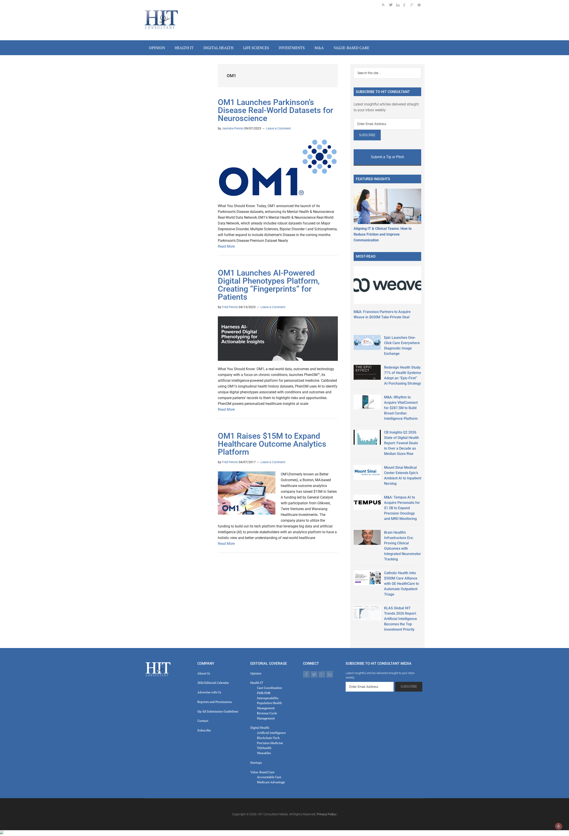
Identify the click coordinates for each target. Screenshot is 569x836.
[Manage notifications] (558, 826)
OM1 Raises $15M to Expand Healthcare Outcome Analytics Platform (272, 444)
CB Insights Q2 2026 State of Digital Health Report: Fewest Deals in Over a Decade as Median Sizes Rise (401, 443)
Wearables (264, 753)
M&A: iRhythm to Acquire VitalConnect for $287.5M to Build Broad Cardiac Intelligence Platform (401, 408)
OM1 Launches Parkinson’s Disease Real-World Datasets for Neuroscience (275, 110)
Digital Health (259, 727)
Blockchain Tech (268, 738)
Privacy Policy (326, 814)
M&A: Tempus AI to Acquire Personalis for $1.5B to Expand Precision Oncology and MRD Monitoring (402, 508)
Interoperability (267, 698)
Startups (256, 762)
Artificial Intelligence (271, 733)
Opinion (255, 673)
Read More (226, 246)
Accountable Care (269, 777)
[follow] (392, 6)
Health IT (256, 683)
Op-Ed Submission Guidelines (217, 711)
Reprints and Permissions (214, 702)
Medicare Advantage (271, 782)
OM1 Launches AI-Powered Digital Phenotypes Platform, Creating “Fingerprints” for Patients (269, 285)
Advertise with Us (209, 692)
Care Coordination (269, 688)
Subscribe (204, 730)
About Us (203, 673)
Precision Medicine (270, 743)
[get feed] (385, 6)
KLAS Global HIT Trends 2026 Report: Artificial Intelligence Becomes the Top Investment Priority (400, 619)
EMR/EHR (263, 693)
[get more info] (421, 6)
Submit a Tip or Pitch (387, 157)
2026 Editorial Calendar (213, 683)
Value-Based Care (262, 772)
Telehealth (264, 748)
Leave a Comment (278, 128)
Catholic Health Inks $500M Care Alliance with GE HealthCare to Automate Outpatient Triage (401, 583)
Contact (202, 721)
